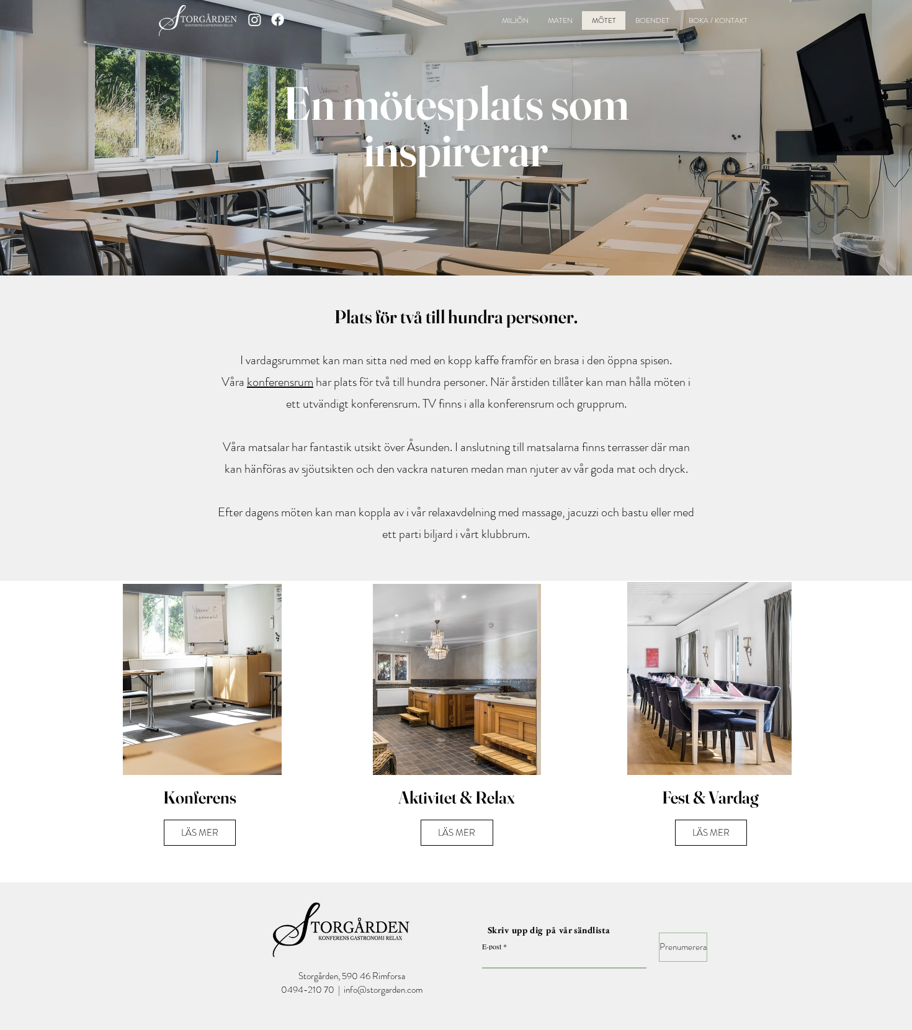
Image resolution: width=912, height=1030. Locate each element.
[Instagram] (254, 19)
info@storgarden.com (383, 989)
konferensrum (280, 382)
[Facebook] (277, 19)
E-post (491, 946)
